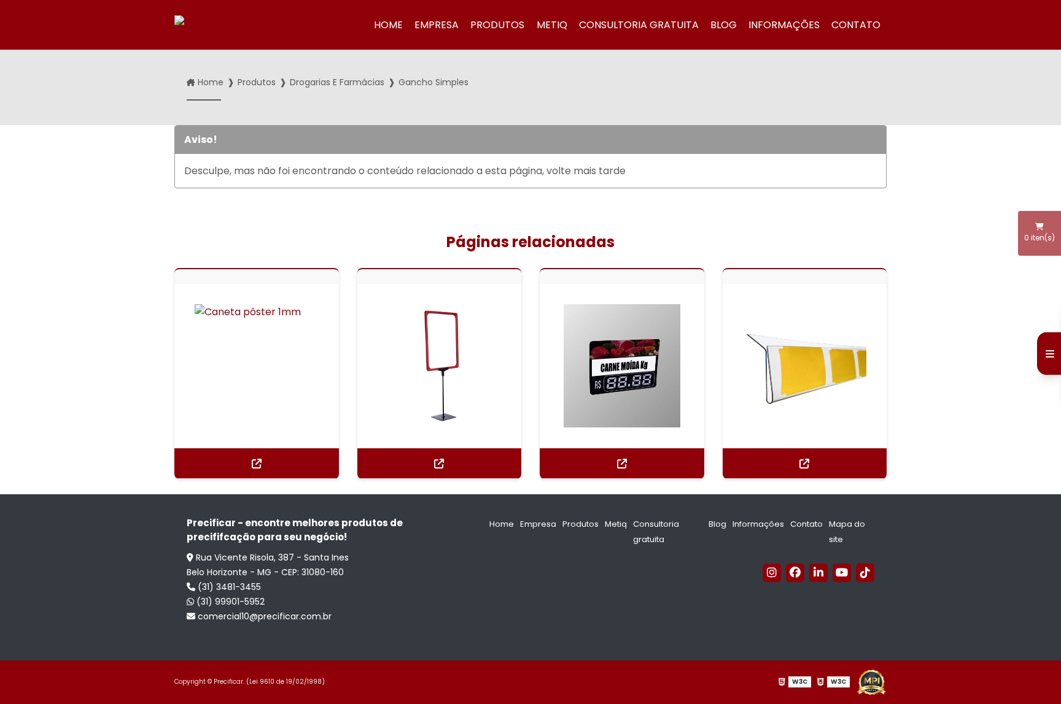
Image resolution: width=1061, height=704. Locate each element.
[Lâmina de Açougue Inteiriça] (622, 366)
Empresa (436, 25)
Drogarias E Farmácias (337, 82)
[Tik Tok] (865, 573)
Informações (784, 25)
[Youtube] (842, 573)
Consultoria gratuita (639, 25)
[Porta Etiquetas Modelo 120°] (805, 366)
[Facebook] (795, 573)
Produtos (497, 25)
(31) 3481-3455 (228, 587)
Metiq (552, 25)
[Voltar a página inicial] (219, 25)
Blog (723, 25)
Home (388, 25)
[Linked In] (818, 573)
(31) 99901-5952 (229, 601)
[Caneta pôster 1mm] (256, 366)
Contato (855, 25)
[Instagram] (772, 573)
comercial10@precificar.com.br (263, 616)
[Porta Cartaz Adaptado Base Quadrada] (439, 366)
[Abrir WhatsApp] (1030, 673)
